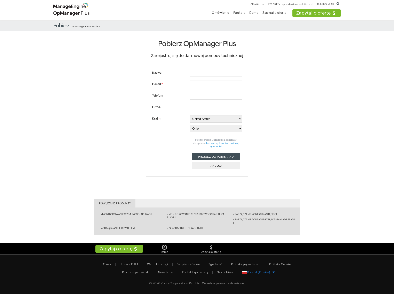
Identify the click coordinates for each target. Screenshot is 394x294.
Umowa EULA (129, 264)
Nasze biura (225, 272)
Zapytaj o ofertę (313, 13)
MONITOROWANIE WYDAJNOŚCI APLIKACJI (127, 214)
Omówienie (220, 12)
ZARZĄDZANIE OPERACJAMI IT (185, 228)
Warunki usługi (157, 264)
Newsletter (166, 272)
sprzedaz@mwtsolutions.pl (297, 4)
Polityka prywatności (246, 264)
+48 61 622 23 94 (324, 4)
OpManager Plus (81, 26)
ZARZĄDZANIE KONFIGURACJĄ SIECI (256, 214)
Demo (253, 12)
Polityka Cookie (280, 264)
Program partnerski (136, 272)
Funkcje (239, 12)
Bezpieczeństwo (188, 264)
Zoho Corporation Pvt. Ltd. (181, 283)
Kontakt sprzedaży (195, 272)
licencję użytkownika (217, 143)
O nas (107, 264)
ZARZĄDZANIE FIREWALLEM (118, 228)
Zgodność (215, 264)
